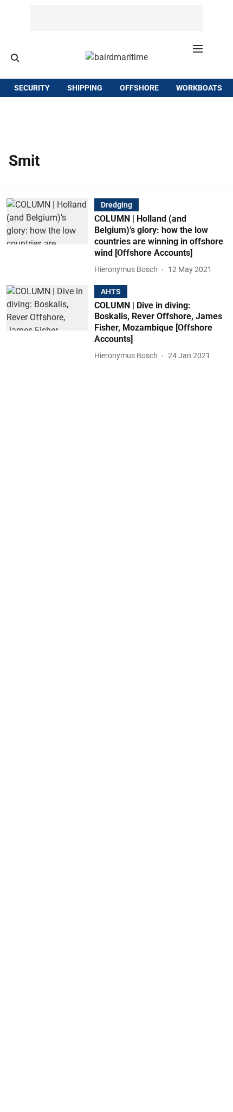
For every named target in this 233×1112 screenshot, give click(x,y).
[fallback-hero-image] (50, 237)
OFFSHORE (139, 87)
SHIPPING (84, 87)
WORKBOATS (199, 87)
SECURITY (32, 87)
